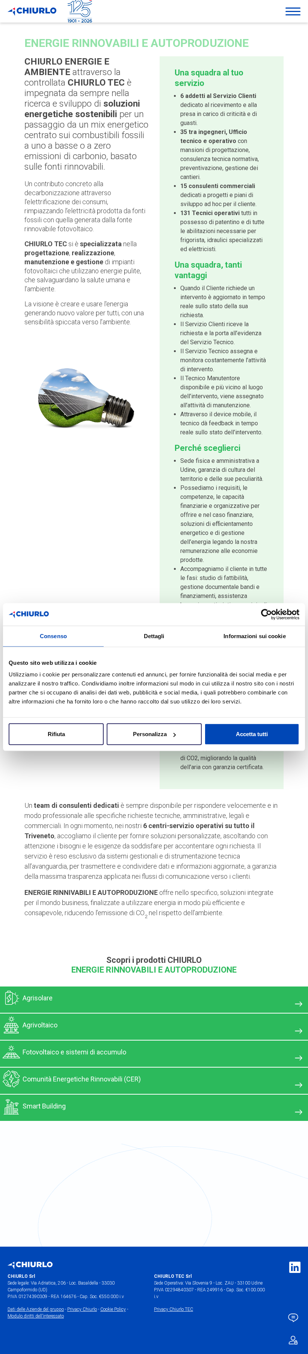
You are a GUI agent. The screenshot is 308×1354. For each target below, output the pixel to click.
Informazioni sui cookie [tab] (254, 636)
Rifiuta (56, 734)
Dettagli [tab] (154, 636)
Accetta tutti (252, 734)
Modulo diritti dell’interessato (36, 1316)
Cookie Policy (113, 1309)
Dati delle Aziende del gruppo (36, 1309)
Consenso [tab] (53, 636)
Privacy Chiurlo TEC (173, 1309)
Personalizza (150, 734)
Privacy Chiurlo (82, 1309)
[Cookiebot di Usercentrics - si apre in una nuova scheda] (266, 614)
